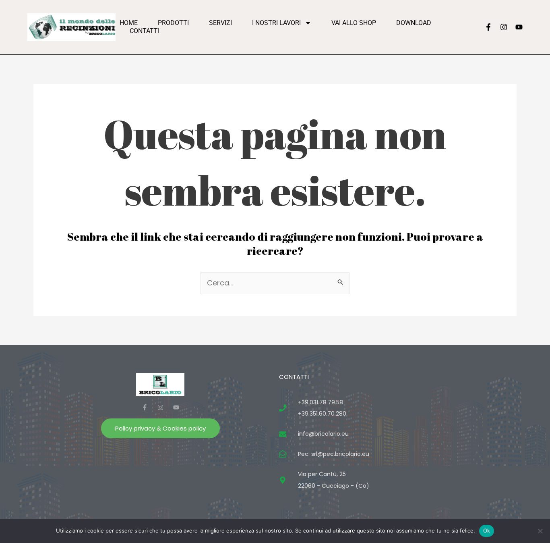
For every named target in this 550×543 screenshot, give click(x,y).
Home (129, 23)
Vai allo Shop (353, 23)
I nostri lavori (276, 23)
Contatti (144, 31)
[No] (540, 531)
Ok (486, 530)
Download (413, 23)
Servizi (220, 23)
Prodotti (173, 23)
